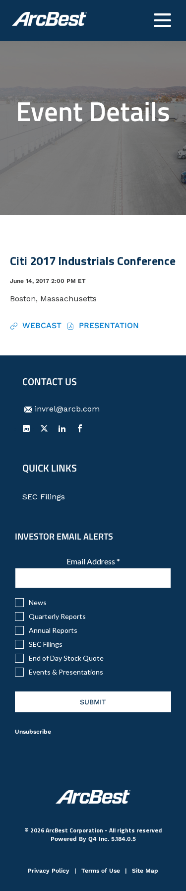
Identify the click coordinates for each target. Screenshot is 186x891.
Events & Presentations (66, 672)
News (38, 602)
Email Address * (108, 561)
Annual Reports (53, 630)
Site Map (145, 872)
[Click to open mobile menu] (162, 20)
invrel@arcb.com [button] (67, 408)
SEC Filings (58, 497)
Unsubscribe (33, 731)
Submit (93, 702)
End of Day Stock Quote (66, 658)
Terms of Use (100, 872)
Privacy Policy (48, 872)
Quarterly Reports (57, 616)
